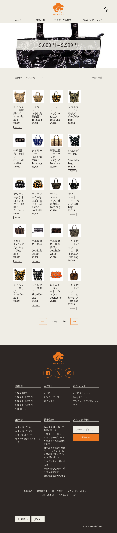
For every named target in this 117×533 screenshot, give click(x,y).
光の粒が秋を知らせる (54, 475)
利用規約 (28, 491)
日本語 (21, 519)
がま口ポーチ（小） (24, 426)
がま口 (47, 393)
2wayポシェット (81, 397)
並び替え (19, 77)
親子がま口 (49, 401)
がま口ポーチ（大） (24, 430)
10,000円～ (20, 408)
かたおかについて (67, 495)
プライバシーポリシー (78, 491)
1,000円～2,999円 (24, 397)
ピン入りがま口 (51, 397)
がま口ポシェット (81, 393)
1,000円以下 (21, 393)
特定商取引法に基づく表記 (50, 491)
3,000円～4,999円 (24, 401)
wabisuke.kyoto (95, 526)
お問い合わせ (47, 495)
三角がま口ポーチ (23, 434)
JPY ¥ (37, 519)
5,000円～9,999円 (24, 405)
